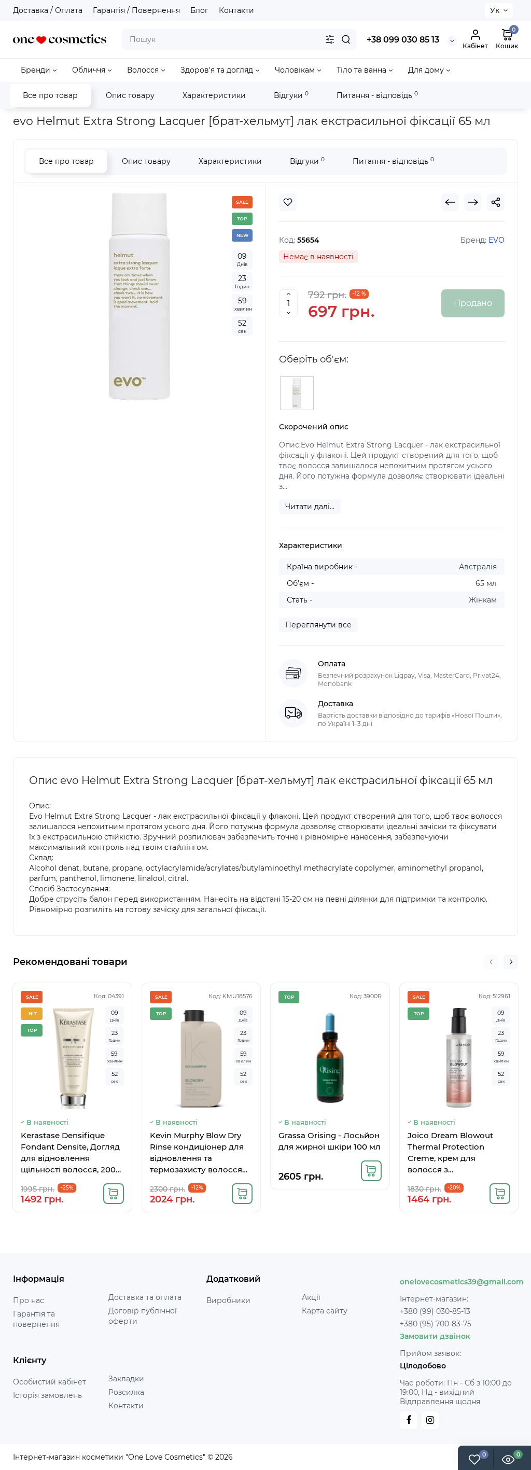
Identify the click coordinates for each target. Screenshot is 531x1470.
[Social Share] (496, 202)
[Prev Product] (450, 202)
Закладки (126, 1378)
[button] (491, 962)
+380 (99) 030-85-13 (435, 1311)
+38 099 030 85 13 (403, 40)
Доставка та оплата (144, 1297)
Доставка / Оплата (47, 10)
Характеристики (214, 95)
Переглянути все (318, 624)
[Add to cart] (113, 1193)
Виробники (228, 1300)
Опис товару (130, 95)
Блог (199, 10)
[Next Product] (473, 202)
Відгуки (291, 95)
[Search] (346, 39)
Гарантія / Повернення (136, 10)
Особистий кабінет (49, 1382)
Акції (311, 1297)
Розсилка (126, 1392)
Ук (494, 10)
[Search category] (330, 39)
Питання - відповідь (377, 95)
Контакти (236, 10)
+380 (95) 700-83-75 (435, 1323)
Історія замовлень (47, 1395)
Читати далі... (309, 506)
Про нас (28, 1300)
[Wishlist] (288, 202)
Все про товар (50, 95)
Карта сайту (324, 1310)
